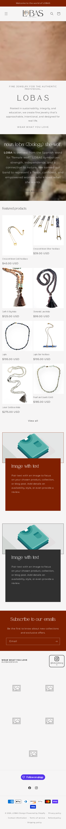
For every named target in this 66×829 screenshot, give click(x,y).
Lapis (4, 354)
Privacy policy (54, 813)
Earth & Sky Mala (9, 312)
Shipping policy (34, 822)
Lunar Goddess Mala (11, 407)
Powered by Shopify (35, 813)
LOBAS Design (19, 813)
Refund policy (54, 818)
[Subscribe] (56, 641)
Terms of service (37, 818)
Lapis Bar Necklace (41, 354)
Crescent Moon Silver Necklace (46, 249)
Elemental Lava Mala (41, 312)
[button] (6, 13)
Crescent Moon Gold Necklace (15, 259)
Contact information (17, 818)
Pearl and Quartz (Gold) (43, 397)
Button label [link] (24, 502)
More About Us (33, 191)
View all (33, 420)
